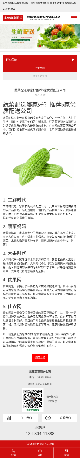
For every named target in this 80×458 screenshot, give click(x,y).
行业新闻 (40, 68)
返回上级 (40, 357)
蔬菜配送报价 (40, 76)
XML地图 (50, 444)
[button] (36, 46)
